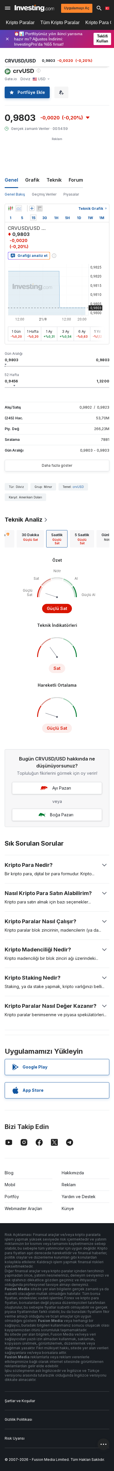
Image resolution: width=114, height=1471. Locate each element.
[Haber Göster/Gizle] (39, 208)
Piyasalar (71, 194)
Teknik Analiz (23, 519)
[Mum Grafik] (10, 208)
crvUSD (78, 486)
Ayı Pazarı (61, 787)
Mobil (10, 1184)
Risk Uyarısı (15, 1438)
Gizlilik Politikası (18, 1419)
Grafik (32, 180)
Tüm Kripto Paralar (60, 22)
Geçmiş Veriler (44, 194)
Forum (76, 180)
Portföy (12, 1196)
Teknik (54, 180)
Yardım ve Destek (79, 1196)
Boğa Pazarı (61, 814)
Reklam (69, 1184)
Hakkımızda (73, 1172)
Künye (68, 1208)
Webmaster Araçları (23, 1208)
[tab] (30, 538)
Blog (9, 1172)
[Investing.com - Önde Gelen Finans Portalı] (34, 8)
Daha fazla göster (57, 465)
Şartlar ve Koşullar (20, 1401)
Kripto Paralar (20, 22)
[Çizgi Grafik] (18, 208)
